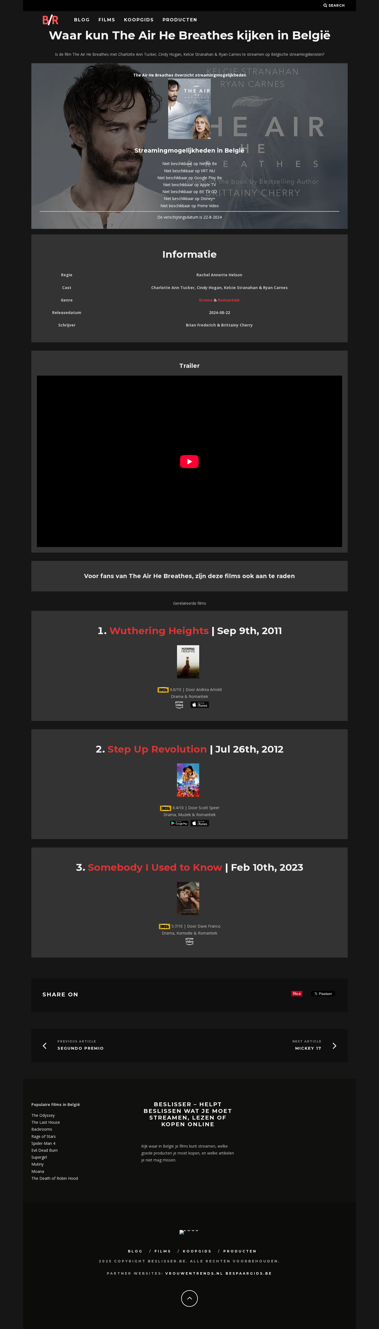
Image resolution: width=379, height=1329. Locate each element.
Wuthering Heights (159, 631)
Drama (206, 300)
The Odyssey (43, 1115)
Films (106, 19)
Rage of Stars (43, 1136)
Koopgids (139, 19)
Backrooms (41, 1129)
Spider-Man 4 (43, 1143)
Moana (37, 1171)
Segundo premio (80, 1048)
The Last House (45, 1122)
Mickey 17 (308, 1048)
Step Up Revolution (157, 749)
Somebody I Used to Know (155, 867)
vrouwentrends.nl (194, 1273)
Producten (180, 19)
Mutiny (37, 1164)
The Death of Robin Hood (54, 1178)
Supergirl (39, 1157)
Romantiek (229, 300)
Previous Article (76, 1041)
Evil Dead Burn (44, 1150)
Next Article (307, 1041)
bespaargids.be (249, 1273)
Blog (82, 19)
